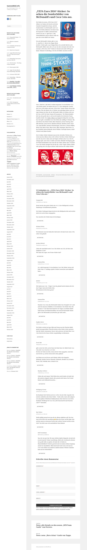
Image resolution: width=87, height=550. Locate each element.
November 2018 (10, 253)
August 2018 (9, 260)
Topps (9, 161)
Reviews (9, 123)
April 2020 (9, 213)
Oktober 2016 (10, 310)
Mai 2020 (9, 210)
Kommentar (40, 466)
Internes (9, 116)
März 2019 (9, 243)
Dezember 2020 (10, 198)
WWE (17, 168)
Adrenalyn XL (10, 135)
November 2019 (10, 224)
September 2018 (10, 258)
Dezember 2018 (10, 251)
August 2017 (9, 286)
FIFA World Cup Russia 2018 (16, 143)
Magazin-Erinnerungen (12, 119)
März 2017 (9, 298)
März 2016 (9, 327)
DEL (16, 137)
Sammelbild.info (13, 6)
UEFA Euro (8, 165)
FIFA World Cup (9, 143)
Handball (17, 144)
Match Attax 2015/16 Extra (11, 152)
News (8, 121)
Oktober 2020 (10, 203)
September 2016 (10, 313)
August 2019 (9, 232)
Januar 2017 (9, 303)
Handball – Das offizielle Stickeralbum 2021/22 (13, 82)
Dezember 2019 (10, 222)
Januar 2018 (9, 274)
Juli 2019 (9, 234)
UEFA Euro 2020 (10, 168)
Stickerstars (14, 159)
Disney (14, 138)
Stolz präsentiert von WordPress (43, 546)
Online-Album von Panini (54, 118)
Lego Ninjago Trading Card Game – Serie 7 (14, 86)
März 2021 (9, 191)
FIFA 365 (9, 142)
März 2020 (9, 215)
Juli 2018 (9, 263)
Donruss (17, 138)
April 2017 (9, 296)
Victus (15, 168)
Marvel (8, 151)
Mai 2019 (9, 239)
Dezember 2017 (10, 277)
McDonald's (64, 174)
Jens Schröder (47, 174)
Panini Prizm (9, 158)
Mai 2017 (9, 293)
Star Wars (9, 159)
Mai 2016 (9, 322)
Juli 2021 (9, 182)
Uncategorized (10, 126)
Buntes (8, 114)
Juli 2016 (9, 317)
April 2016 (9, 324)
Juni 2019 (9, 236)
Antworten (40, 220)
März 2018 (9, 270)
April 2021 (9, 189)
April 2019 (9, 241)
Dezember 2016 (10, 305)
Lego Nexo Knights (18, 146)
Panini (13, 156)
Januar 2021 (9, 196)
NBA (8, 156)
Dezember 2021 (10, 179)
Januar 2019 (9, 248)
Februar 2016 (10, 329)
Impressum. (9, 341)
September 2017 (10, 284)
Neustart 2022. (15, 371)
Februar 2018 (10, 272)
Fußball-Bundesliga (11, 144)
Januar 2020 (9, 220)
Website (38, 498)
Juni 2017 (9, 291)
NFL (10, 156)
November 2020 (10, 201)
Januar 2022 (9, 177)
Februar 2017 (10, 301)
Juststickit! (9, 146)
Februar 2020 (10, 217)
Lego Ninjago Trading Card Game (13, 149)
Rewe (20, 158)
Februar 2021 (10, 193)
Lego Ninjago (10, 147)
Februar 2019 (10, 246)
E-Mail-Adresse (40, 492)
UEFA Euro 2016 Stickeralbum (13, 166)
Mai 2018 (9, 267)
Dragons (8, 140)
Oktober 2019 (10, 227)
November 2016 (10, 308)
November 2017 (10, 279)
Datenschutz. (10, 338)
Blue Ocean (17, 135)
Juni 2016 (9, 320)
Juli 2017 (9, 289)
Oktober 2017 (10, 282)
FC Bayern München (13, 140)
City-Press (13, 137)
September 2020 (10, 205)
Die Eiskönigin (9, 138)
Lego (13, 146)
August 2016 (9, 315)
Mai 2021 (9, 186)
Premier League (16, 158)
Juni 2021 (9, 184)
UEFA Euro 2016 (15, 165)
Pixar (12, 158)
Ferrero (19, 140)
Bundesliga (9, 137)
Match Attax (13, 151)
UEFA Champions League (13, 163)
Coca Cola (59, 174)
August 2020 (9, 208)
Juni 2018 (9, 265)
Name (38, 486)
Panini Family (19, 156)
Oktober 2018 (10, 255)
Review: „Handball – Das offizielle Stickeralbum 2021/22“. (14, 352)
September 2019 (10, 229)
